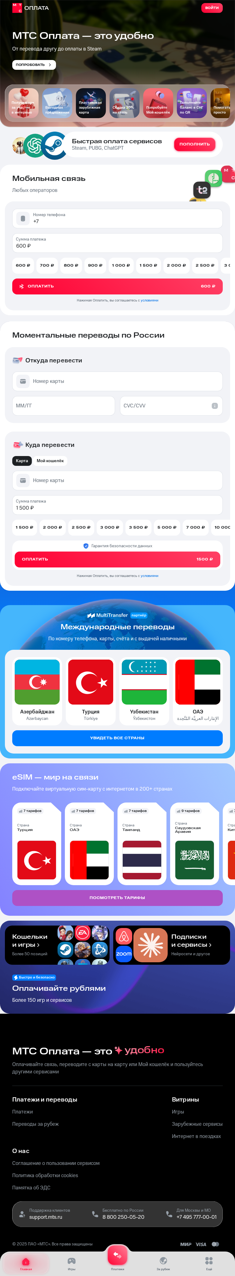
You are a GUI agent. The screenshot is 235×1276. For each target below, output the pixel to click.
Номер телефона (49, 215)
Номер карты (48, 381)
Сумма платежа (31, 239)
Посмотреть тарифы (117, 897)
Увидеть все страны (117, 738)
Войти (212, 8)
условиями (150, 300)
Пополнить (195, 144)
